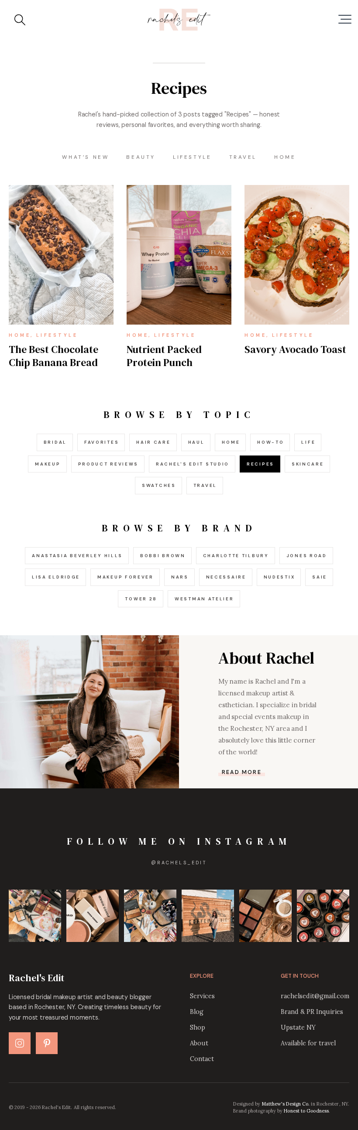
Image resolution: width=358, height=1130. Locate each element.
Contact (202, 1059)
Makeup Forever (125, 577)
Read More (242, 772)
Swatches (159, 485)
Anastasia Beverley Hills (77, 555)
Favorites (101, 442)
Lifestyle (192, 157)
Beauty (140, 157)
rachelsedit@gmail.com (315, 996)
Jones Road (306, 555)
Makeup (47, 464)
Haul (196, 442)
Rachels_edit (179, 863)
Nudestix (279, 577)
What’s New (85, 157)
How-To (270, 442)
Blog (196, 1012)
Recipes (260, 464)
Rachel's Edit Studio (192, 464)
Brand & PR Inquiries (312, 1012)
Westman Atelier (204, 599)
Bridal (55, 442)
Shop (197, 1027)
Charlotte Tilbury (236, 555)
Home (285, 157)
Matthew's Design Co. (286, 1104)
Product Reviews (108, 464)
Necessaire (226, 577)
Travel (243, 157)
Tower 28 (141, 599)
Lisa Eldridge (56, 577)
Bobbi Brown (163, 555)
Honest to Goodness (306, 1111)
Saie (319, 577)
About (199, 1043)
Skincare (308, 464)
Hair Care (153, 442)
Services (202, 996)
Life (308, 442)
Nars (180, 577)
